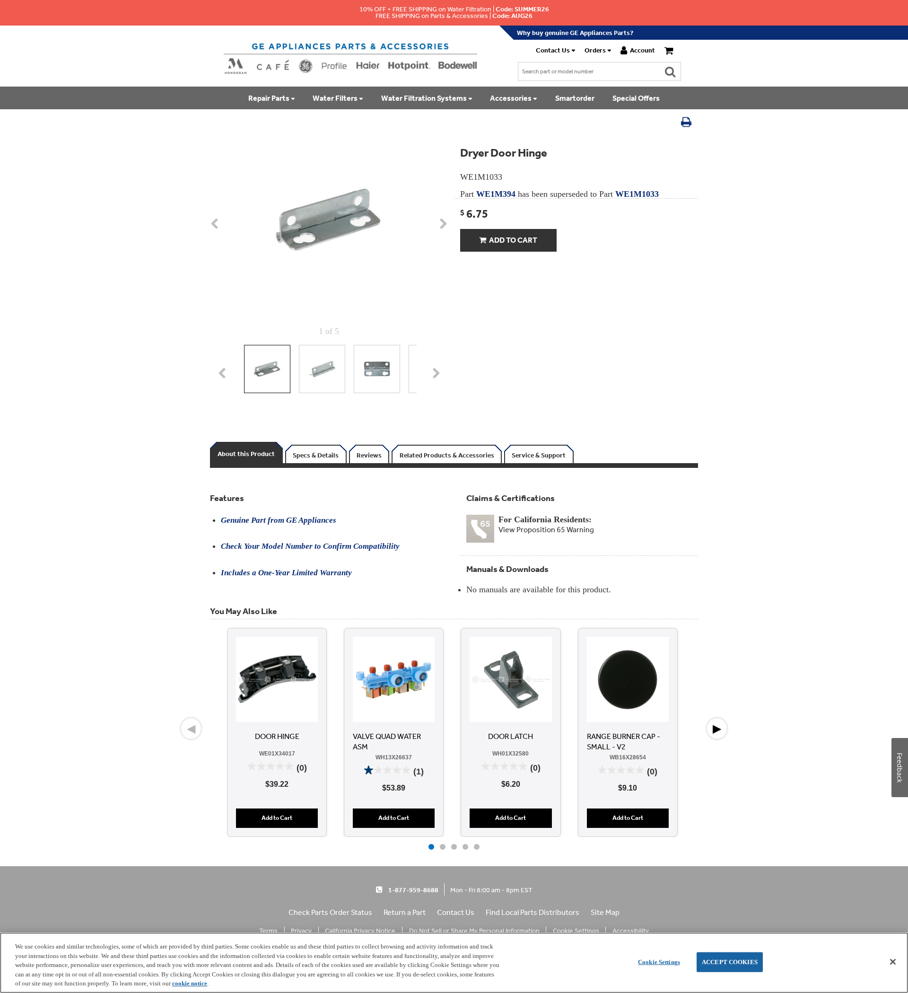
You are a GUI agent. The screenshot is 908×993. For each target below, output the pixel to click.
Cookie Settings (659, 962)
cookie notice (189, 983)
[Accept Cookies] (892, 961)
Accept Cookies (730, 962)
